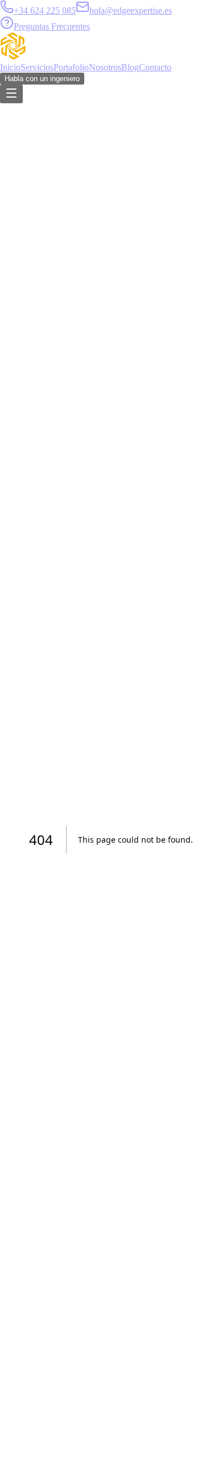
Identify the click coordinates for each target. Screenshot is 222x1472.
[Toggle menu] (11, 94)
